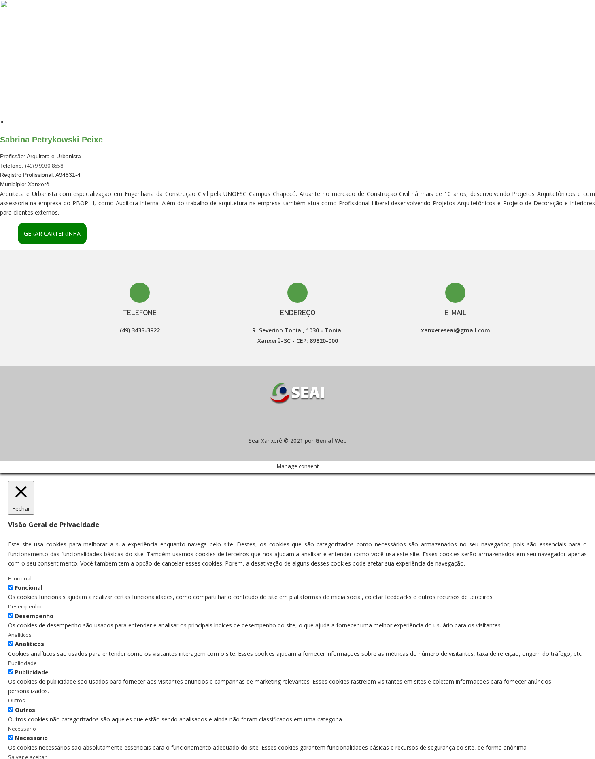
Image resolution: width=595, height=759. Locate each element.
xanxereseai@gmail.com (455, 330)
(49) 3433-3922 (140, 330)
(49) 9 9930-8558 (44, 165)
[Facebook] (290, 421)
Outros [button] (16, 700)
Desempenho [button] (25, 606)
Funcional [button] (20, 578)
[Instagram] (305, 421)
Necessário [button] (22, 728)
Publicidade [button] (22, 663)
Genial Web (331, 440)
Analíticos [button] (20, 634)
